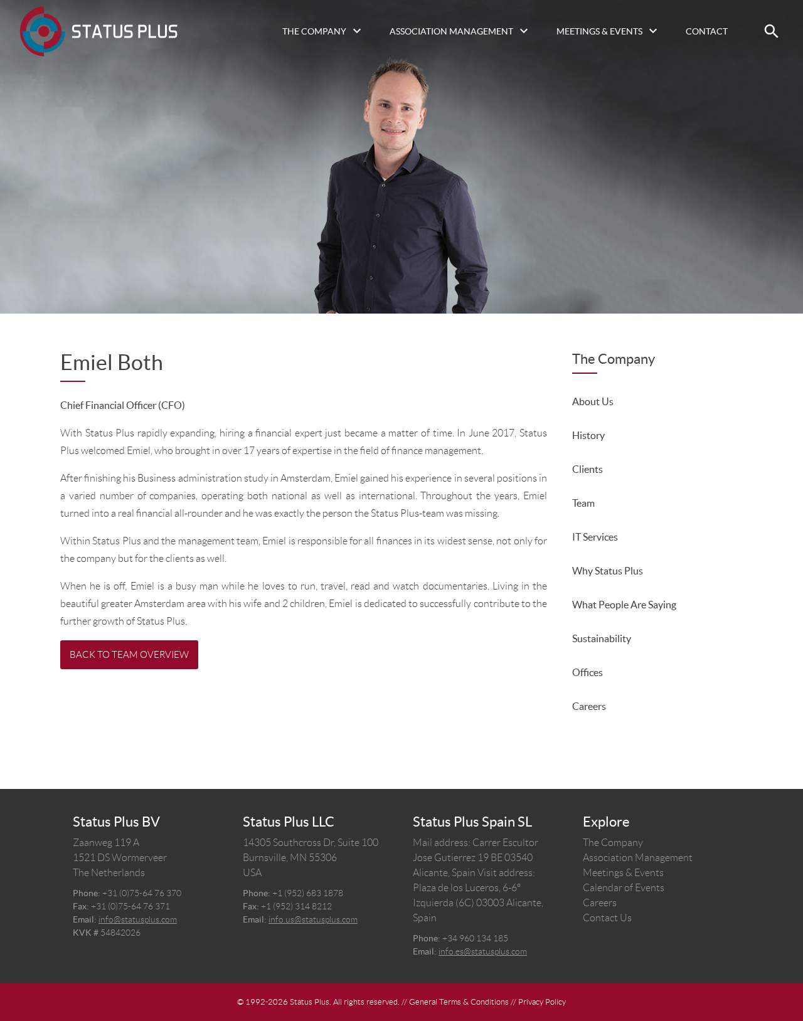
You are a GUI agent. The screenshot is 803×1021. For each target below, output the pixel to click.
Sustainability (601, 638)
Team (583, 503)
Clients (587, 469)
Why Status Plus (607, 570)
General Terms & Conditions (459, 1002)
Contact (707, 31)
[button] (771, 31)
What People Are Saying (624, 604)
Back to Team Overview (129, 655)
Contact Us (607, 918)
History (588, 435)
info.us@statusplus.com (313, 919)
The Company (314, 31)
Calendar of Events (623, 887)
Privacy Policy (542, 1002)
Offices (587, 672)
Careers (589, 706)
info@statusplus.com (137, 919)
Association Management (451, 31)
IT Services (595, 536)
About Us (593, 401)
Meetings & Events (599, 31)
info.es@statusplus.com (483, 951)
